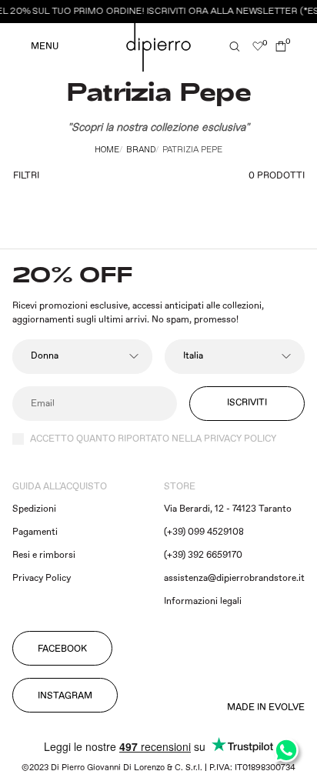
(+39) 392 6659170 (203, 555)
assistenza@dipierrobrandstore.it (234, 578)
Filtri (26, 176)
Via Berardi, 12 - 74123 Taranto (228, 509)
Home (107, 150)
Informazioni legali (203, 601)
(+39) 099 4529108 (204, 532)
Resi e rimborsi (43, 555)
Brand (140, 150)
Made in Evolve (266, 708)
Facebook (62, 649)
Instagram (65, 696)
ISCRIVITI (247, 403)
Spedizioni (34, 509)
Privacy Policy (41, 578)
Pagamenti (35, 532)
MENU (44, 47)
